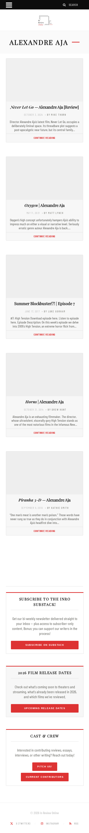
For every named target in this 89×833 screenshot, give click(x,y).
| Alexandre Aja (44, 205)
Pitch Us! (44, 766)
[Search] (64, 4)
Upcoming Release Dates (44, 708)
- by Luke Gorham (53, 311)
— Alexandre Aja (44, 499)
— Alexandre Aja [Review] (44, 107)
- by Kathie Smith (57, 507)
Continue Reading (44, 137)
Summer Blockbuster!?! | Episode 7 (44, 303)
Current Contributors (45, 777)
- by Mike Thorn (55, 114)
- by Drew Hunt (56, 409)
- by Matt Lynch (53, 212)
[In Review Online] (44, 20)
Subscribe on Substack (44, 645)
